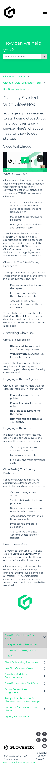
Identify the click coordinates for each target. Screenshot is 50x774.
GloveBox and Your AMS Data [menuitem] (21, 683)
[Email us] (44, 746)
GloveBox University (14, 76)
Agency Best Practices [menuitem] (17, 716)
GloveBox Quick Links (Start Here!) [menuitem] (20, 637)
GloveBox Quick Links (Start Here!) (22, 82)
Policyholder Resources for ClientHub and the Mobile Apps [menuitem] (22, 700)
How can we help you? (22, 46)
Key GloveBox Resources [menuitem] (23, 644)
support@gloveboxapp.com (19, 762)
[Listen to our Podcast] (44, 740)
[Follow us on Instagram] (38, 740)
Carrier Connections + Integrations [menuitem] (16, 691)
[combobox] (22, 56)
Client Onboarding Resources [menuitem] (21, 662)
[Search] (44, 56)
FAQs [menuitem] (10, 656)
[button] (44, 635)
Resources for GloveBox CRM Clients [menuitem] (21, 709)
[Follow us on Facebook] (38, 734)
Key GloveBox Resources (17, 89)
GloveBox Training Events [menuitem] (22, 650)
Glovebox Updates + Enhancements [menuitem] (16, 676)
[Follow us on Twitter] (44, 734)
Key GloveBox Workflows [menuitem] (19, 668)
